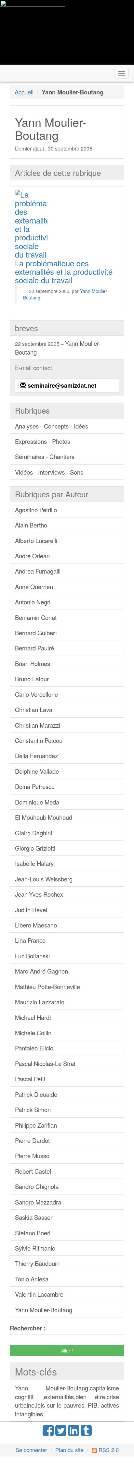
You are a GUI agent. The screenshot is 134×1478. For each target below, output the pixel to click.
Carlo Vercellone (36, 694)
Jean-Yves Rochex (39, 894)
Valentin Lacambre (39, 1294)
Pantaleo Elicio (34, 1048)
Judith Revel (31, 909)
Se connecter (31, 1450)
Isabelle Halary (34, 863)
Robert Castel (33, 1171)
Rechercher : (28, 1328)
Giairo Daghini (33, 833)
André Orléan (32, 555)
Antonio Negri (32, 602)
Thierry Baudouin (37, 1263)
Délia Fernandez (36, 755)
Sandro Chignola (37, 1186)
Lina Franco (30, 940)
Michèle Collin (33, 1032)
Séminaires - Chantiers (44, 456)
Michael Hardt (33, 1017)
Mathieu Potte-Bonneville (47, 986)
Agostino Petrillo (36, 509)
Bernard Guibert (36, 632)
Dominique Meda (37, 802)
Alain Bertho (31, 525)
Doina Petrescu (35, 786)
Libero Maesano (36, 925)
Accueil (24, 92)
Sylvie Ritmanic (35, 1248)
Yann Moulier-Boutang (57, 347)
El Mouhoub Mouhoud (43, 817)
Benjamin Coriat (36, 617)
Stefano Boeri (32, 1233)
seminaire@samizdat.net (62, 385)
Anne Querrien (34, 586)
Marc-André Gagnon (41, 971)
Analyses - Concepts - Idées (51, 426)
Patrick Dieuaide (36, 1094)
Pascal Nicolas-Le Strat (45, 1063)
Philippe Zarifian (36, 1125)
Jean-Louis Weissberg (44, 879)
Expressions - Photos (42, 441)
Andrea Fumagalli (37, 571)
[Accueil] (32, 32)
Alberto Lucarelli (36, 540)
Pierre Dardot (32, 1140)
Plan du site (69, 1450)
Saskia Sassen (34, 1217)
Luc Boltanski (32, 955)
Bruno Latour (32, 678)
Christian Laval (34, 709)
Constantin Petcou (38, 740)
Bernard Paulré (34, 648)
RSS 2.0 (108, 1450)
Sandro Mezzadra (38, 1202)
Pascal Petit (30, 1078)
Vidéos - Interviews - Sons (49, 472)
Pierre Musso (32, 1155)
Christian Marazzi (37, 725)
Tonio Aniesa (31, 1279)
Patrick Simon (33, 1109)
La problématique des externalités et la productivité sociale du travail (64, 271)
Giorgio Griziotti (35, 848)
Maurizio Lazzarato (39, 1002)
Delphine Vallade (37, 771)
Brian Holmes (32, 663)
